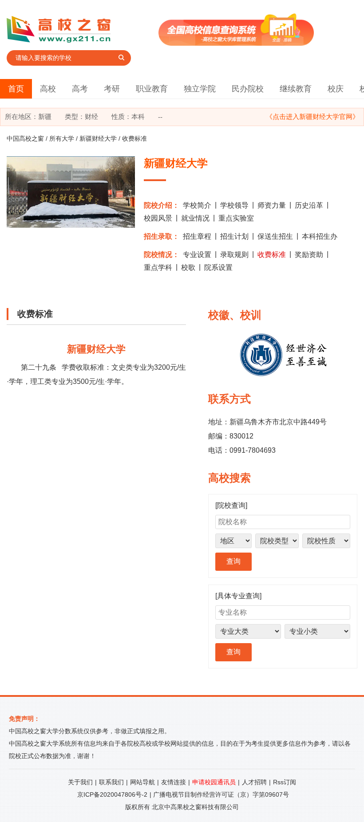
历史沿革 (309, 205)
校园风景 (158, 218)
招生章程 (197, 236)
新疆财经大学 (98, 138)
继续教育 (296, 88)
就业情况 (195, 218)
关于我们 (80, 782)
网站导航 (142, 782)
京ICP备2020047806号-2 (112, 794)
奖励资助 (309, 254)
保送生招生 (275, 236)
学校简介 (197, 205)
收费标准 (271, 254)
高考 (80, 88)
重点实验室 (236, 218)
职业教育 (152, 88)
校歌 (188, 267)
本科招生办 (319, 236)
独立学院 (200, 88)
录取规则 (234, 254)
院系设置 (218, 267)
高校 (48, 88)
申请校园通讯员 (214, 782)
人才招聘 (254, 782)
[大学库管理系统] (236, 43)
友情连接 (173, 782)
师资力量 (271, 205)
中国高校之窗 (25, 138)
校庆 (336, 88)
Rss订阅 (284, 782)
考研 (112, 88)
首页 (16, 88)
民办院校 (248, 88)
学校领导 (234, 205)
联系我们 (111, 782)
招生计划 (234, 236)
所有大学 (61, 138)
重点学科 (158, 267)
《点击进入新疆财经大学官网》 (312, 116)
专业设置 (197, 254)
